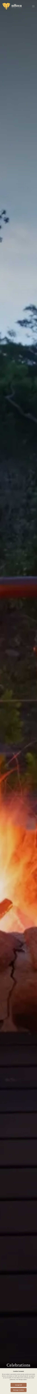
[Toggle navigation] (33, 6)
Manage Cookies (18, 1390)
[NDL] (12, 6)
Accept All (18, 1385)
